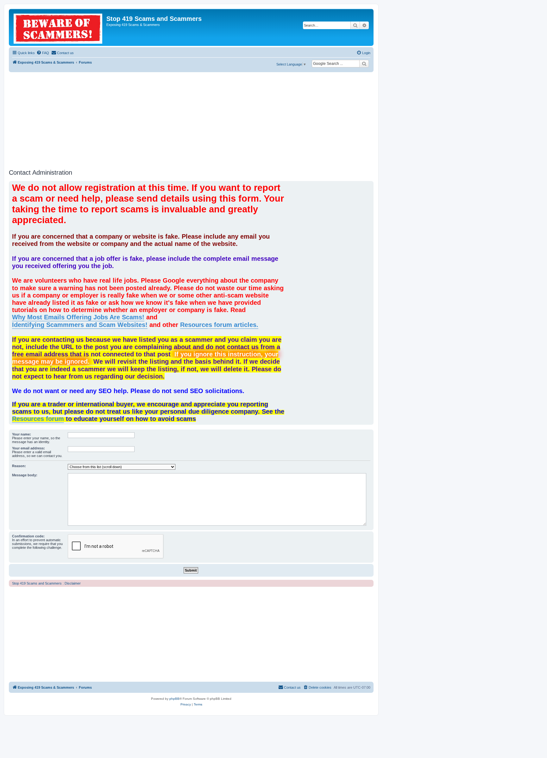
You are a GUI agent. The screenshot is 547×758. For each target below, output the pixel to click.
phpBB (174, 698)
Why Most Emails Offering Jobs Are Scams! (78, 317)
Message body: (24, 475)
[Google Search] (364, 63)
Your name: (21, 434)
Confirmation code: (28, 536)
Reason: (19, 466)
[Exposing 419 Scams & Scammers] (58, 27)
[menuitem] (42, 53)
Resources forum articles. (219, 324)
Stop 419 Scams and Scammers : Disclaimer (46, 583)
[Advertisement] (191, 119)
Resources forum (38, 418)
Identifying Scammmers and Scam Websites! (80, 324)
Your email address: (28, 448)
